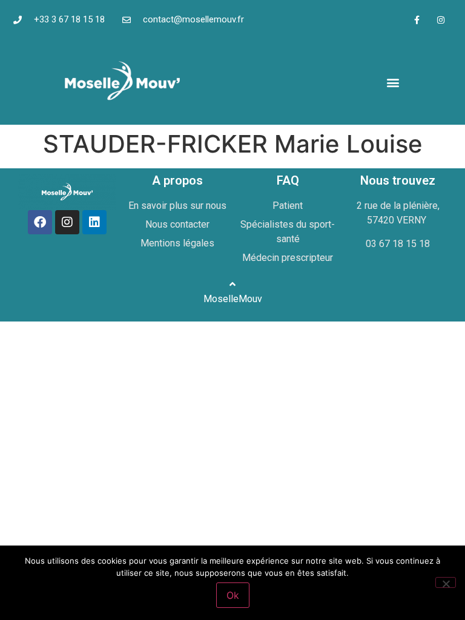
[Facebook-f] (417, 19)
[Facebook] (40, 222)
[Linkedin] (94, 222)
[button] (393, 82)
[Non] (445, 582)
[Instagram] (440, 19)
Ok (232, 595)
